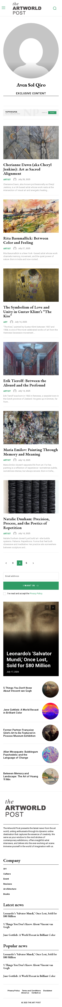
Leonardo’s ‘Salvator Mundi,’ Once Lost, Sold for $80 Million (29, 659)
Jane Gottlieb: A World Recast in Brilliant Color (21, 711)
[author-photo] (15, 179)
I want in (29, 585)
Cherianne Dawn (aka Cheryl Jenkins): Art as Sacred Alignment (27, 169)
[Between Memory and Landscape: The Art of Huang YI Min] (50, 776)
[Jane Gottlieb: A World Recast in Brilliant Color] (50, 711)
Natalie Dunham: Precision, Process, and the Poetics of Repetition (26, 523)
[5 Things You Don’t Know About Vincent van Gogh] (50, 689)
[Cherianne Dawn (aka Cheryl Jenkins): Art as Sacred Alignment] (31, 142)
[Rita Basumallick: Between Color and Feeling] (31, 216)
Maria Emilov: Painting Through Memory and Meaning (30, 451)
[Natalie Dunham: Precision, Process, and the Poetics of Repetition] (31, 496)
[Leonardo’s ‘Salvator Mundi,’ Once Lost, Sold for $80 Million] (31, 639)
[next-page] (33, 563)
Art (5, 322)
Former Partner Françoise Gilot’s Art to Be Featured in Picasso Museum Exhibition (19, 732)
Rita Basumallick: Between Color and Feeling (25, 240)
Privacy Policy (36, 593)
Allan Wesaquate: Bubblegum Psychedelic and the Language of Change (20, 754)
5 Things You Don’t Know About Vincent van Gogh (17, 689)
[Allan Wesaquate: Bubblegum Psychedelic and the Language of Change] (50, 754)
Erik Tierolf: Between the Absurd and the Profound (24, 382)
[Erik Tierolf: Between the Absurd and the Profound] (31, 358)
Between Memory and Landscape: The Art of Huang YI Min (20, 776)
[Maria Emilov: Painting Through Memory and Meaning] (31, 427)
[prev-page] (6, 563)
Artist (7, 179)
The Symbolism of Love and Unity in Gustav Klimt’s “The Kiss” (27, 311)
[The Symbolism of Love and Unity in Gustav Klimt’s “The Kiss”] (31, 285)
